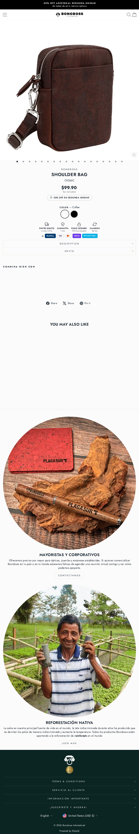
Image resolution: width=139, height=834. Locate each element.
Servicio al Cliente (68, 790)
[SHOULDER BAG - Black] (9, 289)
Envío (69, 251)
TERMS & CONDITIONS (68, 781)
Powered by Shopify (69, 831)
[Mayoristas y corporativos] (69, 483)
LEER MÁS (69, 743)
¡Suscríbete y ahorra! (68, 807)
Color (69, 207)
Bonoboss (69, 169)
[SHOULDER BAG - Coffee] (5, 289)
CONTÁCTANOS (69, 575)
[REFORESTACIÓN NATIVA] (69, 651)
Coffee (65, 214)
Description (69, 243)
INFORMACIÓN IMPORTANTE (68, 798)
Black (74, 214)
